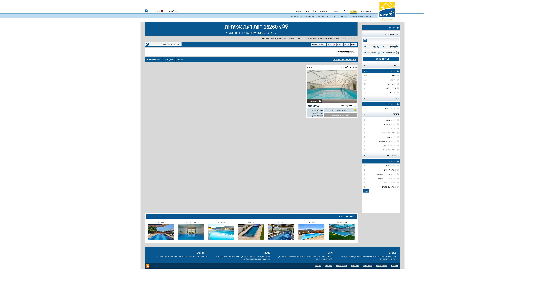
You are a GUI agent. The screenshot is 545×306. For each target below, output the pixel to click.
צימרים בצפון (345, 16)
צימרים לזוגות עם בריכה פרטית (251, 257)
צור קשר (318, 265)
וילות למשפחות (311, 257)
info (146, 11)
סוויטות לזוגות (236, 257)
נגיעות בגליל (311, 222)
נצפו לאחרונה (173, 11)
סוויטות (335, 11)
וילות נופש (330, 259)
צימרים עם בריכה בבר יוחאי (272, 38)
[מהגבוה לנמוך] (167, 59)
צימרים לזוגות (370, 16)
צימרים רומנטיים (296, 16)
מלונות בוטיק (311, 11)
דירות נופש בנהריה (163, 257)
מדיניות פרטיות (341, 265)
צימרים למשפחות (357, 16)
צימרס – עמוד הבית (350, 38)
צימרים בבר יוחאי (304, 38)
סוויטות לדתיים (247, 259)
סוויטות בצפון (266, 257)
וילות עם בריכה (321, 259)
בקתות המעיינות (342, 222)
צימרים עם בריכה (332, 16)
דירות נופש (324, 11)
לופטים (299, 11)
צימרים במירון (318, 38)
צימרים (353, 11)
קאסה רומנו (251, 222)
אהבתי (158, 11)
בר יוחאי (310, 67)
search (365, 40)
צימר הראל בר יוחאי (348, 67)
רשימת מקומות (381, 265)
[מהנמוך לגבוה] (165, 59)
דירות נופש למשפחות (176, 257)
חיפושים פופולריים (367, 11)
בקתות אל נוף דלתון (191, 222)
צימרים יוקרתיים (226, 257)
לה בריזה (281, 222)
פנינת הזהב (221, 222)
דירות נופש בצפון (202, 257)
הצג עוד (366, 191)
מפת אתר (328, 265)
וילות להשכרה (320, 257)
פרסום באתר (367, 265)
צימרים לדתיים (309, 16)
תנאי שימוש (355, 265)
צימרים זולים (320, 16)
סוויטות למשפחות (258, 259)
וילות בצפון (329, 257)
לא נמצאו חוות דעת (339, 110)
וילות (344, 11)
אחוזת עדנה (161, 222)
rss (147, 266)
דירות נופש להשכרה (190, 257)
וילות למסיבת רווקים (298, 257)
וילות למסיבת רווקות (285, 257)
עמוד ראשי (394, 265)
